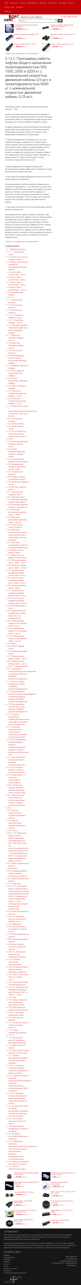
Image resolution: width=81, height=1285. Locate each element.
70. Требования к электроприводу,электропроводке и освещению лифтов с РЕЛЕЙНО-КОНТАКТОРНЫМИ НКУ (22, 674)
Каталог (13, 3)
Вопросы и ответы (10, 1268)
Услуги (21, 3)
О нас (7, 3)
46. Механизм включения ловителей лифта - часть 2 (17, 519)
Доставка (62, 3)
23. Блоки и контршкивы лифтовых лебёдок (17, 380)
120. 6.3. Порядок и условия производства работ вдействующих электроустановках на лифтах (17, 1098)
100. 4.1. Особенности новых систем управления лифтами (17, 954)
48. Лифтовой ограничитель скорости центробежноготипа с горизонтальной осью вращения (18, 535)
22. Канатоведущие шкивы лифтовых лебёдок (16, 373)
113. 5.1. (11, 1035)
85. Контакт (13, 831)
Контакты (19, 7)
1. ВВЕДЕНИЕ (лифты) (17, 249)
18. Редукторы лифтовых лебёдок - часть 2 (16, 345)
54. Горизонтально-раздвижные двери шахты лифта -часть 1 (17, 572)
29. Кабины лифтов (16, 424)
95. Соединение (14, 924)
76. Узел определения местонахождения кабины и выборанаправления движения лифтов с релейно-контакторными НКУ (18, 747)
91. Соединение (14, 884)
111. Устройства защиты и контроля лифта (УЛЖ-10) (18, 1025)
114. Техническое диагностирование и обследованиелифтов (17, 1040)
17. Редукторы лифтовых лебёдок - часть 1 (16, 337)
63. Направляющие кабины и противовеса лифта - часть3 (17, 638)
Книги (6, 1266)
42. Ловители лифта (16, 497)
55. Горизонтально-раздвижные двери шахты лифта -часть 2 (17, 580)
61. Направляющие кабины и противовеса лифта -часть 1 (17, 623)
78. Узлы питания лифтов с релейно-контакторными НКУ (16, 769)
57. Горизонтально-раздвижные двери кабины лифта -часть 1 (17, 593)
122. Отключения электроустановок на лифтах (17, 1121)
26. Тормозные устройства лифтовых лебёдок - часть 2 (17, 401)
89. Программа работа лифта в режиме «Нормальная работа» (17, 873)
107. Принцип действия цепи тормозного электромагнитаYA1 (17, 1002)
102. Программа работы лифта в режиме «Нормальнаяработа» (18, 969)
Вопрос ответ (9, 7)
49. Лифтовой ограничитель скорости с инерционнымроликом (18, 545)
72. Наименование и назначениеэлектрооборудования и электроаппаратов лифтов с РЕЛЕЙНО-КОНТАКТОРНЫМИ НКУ (22, 697)
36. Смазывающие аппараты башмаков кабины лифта (16, 466)
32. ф (10, 439)
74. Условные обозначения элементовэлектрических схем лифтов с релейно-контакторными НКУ (18, 719)
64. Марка (12, 644)
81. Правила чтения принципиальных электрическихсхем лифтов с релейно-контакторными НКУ (16, 800)
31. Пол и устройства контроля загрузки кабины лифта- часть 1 (17, 433)
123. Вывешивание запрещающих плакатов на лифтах (18, 1128)
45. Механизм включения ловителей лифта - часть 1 (17, 512)
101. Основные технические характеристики (14, 961)
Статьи (6, 1264)
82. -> (10, 808)
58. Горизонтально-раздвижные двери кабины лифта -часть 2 (17, 600)
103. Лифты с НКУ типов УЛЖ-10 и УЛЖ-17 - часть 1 (18, 977)
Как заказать (53, 3)
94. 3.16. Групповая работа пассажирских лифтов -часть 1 (17, 919)
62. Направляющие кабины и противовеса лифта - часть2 (17, 630)
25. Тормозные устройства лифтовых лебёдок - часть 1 (17, 393)
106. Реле (12, 997)
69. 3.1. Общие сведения (18, 666)
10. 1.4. (11, 297)
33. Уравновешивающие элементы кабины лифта (18, 444)
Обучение (42, 3)
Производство (32, 3)
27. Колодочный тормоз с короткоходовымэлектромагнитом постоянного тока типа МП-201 (22, 411)
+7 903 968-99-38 (68, 16)
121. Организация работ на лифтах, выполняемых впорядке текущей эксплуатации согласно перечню (18, 1111)
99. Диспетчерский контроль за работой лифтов (17, 946)
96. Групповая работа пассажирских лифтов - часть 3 (18, 929)
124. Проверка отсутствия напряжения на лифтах (18, 1136)
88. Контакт (13, 868)
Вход (9, 11)
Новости (71, 3)
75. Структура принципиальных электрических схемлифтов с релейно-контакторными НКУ (17, 732)
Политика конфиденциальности (15, 1273)
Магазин (7, 1255)
